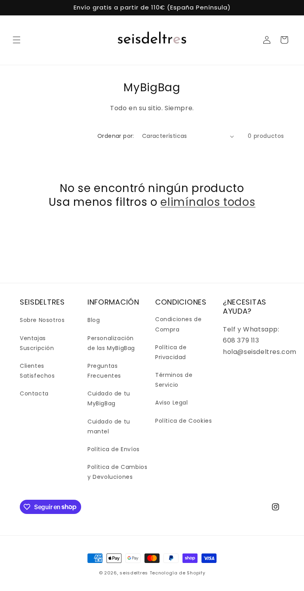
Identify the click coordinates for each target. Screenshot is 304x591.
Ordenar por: (115, 136)
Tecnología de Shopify (177, 573)
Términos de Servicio (174, 380)
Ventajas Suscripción (37, 343)
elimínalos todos (207, 202)
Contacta (34, 393)
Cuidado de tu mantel (108, 426)
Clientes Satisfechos (37, 371)
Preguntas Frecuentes (104, 371)
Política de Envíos (113, 449)
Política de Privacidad (171, 352)
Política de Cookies (183, 421)
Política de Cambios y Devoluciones (117, 472)
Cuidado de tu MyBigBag (108, 398)
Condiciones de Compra (178, 324)
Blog (93, 320)
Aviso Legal (171, 403)
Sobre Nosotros (42, 320)
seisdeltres (134, 573)
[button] (16, 40)
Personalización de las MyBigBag (111, 343)
